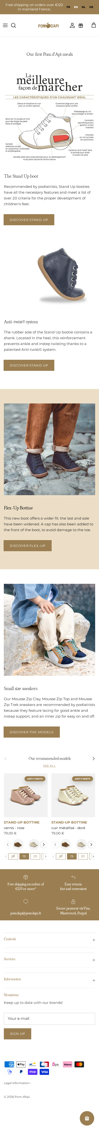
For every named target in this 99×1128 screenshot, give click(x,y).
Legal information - (17, 1083)
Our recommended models (49, 758)
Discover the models (32, 732)
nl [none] (84, 7)
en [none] (76, 7)
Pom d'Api (22, 1097)
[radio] (18, 844)
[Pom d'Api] (49, 25)
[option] (68, 7)
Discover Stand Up (29, 220)
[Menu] (5, 25)
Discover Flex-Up (27, 546)
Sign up (17, 1034)
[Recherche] (16, 25)
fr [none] (68, 7)
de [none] (91, 7)
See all (49, 766)
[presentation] (44, 844)
